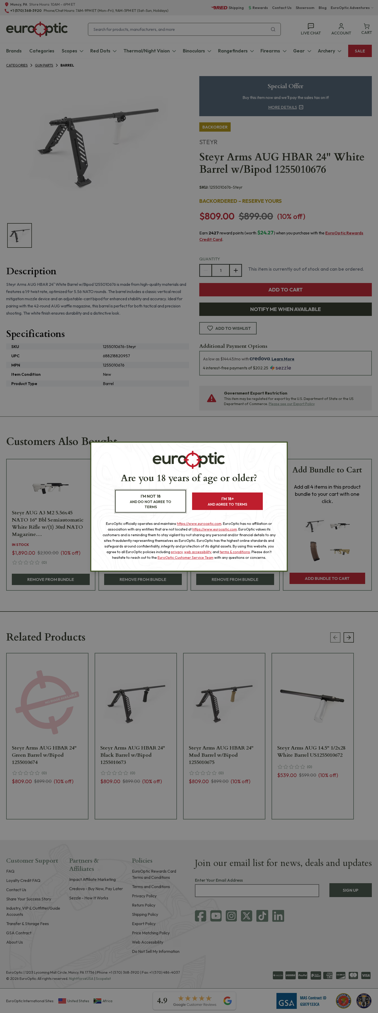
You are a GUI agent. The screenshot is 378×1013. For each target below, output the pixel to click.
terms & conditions (235, 552)
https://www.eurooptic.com (199, 523)
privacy (177, 552)
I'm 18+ (227, 501)
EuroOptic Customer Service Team (185, 557)
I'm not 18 (150, 501)
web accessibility (197, 552)
